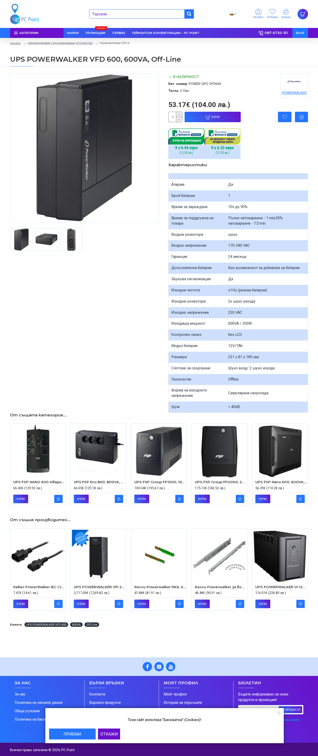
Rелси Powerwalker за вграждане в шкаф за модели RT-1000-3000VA (220, 587)
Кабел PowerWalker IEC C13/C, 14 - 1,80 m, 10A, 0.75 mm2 (38, 587)
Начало (15, 43)
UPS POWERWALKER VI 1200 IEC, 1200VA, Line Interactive (281, 587)
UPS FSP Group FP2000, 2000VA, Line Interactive (220, 482)
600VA (76, 624)
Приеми (72, 734)
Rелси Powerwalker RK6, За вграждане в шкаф (160, 587)
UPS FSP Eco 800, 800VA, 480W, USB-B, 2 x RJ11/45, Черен (99, 482)
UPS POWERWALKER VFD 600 (46, 624)
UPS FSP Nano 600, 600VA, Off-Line (281, 482)
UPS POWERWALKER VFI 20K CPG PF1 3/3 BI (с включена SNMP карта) (99, 587)
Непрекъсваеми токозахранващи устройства (60, 43)
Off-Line (91, 624)
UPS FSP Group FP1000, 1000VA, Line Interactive (160, 482)
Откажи (109, 734)
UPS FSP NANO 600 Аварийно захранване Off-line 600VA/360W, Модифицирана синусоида (38, 482)
